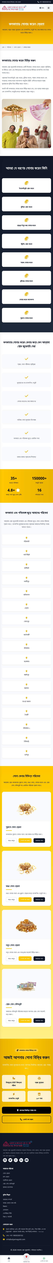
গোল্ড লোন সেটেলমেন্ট (9, 1183)
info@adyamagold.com (15, 1239)
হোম (3, 47)
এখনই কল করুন (25, 840)
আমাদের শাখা (39, 840)
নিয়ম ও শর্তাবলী (7, 1216)
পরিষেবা (9, 47)
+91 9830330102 (45, 2)
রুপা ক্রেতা (6, 1176)
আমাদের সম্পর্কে (7, 1199)
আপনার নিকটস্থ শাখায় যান (27, 1110)
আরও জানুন (11, 840)
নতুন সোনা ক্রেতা (13, 945)
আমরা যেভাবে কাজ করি (9, 1203)
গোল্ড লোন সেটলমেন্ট (14, 1004)
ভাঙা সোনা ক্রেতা (13, 886)
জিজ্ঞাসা (5, 1206)
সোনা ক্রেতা (17, 47)
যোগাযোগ (5, 1210)
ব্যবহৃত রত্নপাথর (8, 1187)
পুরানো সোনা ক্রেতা (13, 827)
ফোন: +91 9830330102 (14, 1235)
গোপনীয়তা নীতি (7, 1213)
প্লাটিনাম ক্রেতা (7, 1180)
